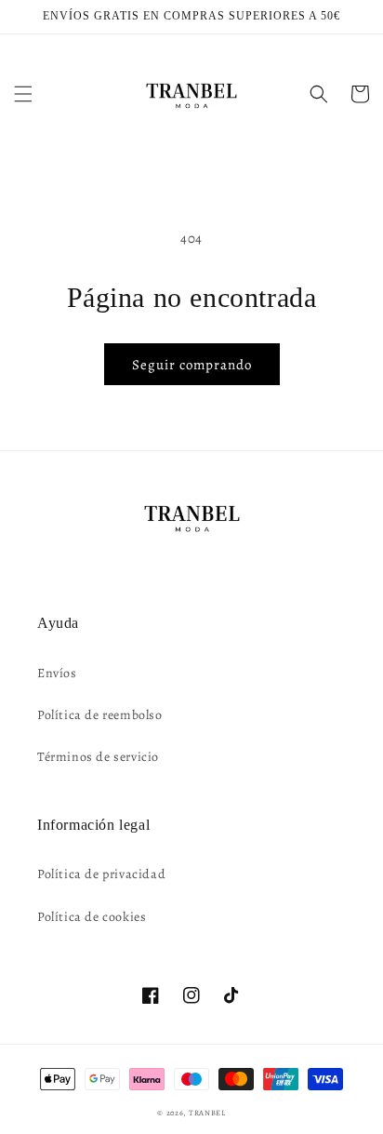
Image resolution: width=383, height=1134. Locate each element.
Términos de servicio (98, 757)
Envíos (57, 673)
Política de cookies (91, 917)
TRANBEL (207, 1113)
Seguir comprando (192, 364)
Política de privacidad (101, 874)
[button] (23, 93)
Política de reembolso (100, 715)
